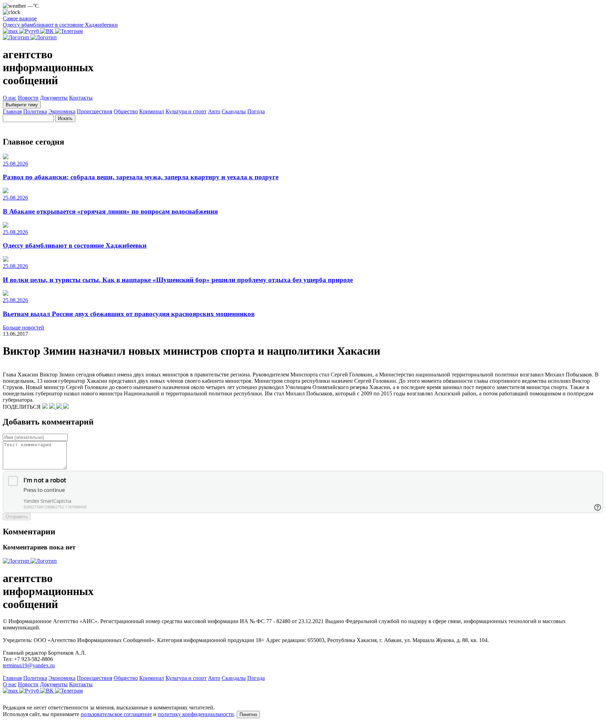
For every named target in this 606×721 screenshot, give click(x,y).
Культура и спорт (186, 111)
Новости (28, 98)
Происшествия (94, 111)
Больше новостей (23, 328)
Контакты (81, 98)
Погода (256, 111)
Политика (35, 111)
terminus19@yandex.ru (29, 665)
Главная (12, 111)
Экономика (61, 111)
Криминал (151, 111)
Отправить (17, 516)
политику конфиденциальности (196, 714)
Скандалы (234, 111)
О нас (9, 98)
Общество (126, 111)
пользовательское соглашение (116, 714)
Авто (214, 111)
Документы (54, 98)
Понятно (248, 714)
